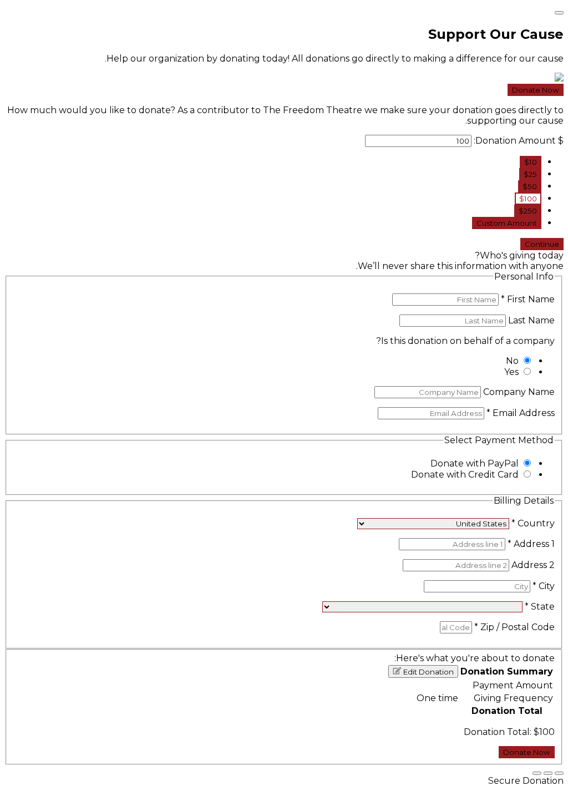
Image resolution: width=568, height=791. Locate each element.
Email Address (520, 413)
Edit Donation (428, 671)
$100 (528, 198)
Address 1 (531, 544)
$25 (530, 174)
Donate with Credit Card (465, 474)
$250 (528, 210)
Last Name (530, 320)
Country (533, 523)
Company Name (518, 392)
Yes (511, 372)
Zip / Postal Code (514, 627)
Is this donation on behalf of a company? (465, 341)
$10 (530, 162)
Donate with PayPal (474, 463)
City (543, 586)
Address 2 (532, 565)
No (512, 361)
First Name (528, 299)
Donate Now (535, 89)
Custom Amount (506, 223)
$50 (530, 186)
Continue (542, 244)
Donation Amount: (515, 140)
